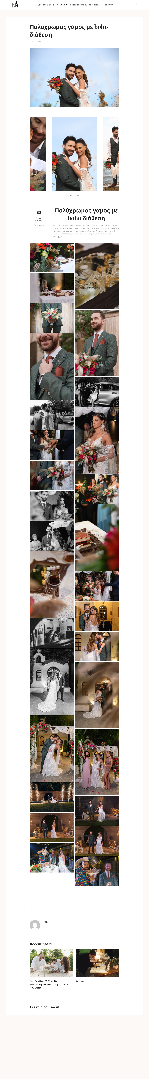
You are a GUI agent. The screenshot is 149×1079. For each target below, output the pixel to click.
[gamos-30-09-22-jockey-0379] (52, 257)
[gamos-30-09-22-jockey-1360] (52, 978)
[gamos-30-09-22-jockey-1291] (97, 871)
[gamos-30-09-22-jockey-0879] (52, 584)
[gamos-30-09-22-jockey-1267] (97, 811)
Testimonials (96, 5)
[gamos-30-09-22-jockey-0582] (52, 415)
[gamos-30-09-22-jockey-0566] (97, 391)
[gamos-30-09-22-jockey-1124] (97, 762)
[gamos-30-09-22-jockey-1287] (52, 857)
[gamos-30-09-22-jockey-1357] (97, 998)
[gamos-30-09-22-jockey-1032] (52, 633)
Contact (109, 5)
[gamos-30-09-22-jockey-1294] (52, 888)
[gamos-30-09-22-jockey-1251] (52, 797)
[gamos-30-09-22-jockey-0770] (97, 489)
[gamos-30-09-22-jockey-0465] (52, 366)
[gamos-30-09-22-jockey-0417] (52, 288)
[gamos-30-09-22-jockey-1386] (52, 1039)
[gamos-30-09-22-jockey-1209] (52, 681)
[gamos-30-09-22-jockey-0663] (52, 445)
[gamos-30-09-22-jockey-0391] (52, 318)
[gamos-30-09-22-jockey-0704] (52, 505)
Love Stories (44, 5)
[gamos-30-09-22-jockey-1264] (52, 827)
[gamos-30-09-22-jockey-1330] (97, 920)
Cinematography (78, 5)
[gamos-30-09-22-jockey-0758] (52, 475)
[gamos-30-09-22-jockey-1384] (97, 1029)
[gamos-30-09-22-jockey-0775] (97, 537)
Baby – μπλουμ (60, 5)
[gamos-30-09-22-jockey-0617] (97, 440)
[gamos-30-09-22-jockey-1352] (52, 1009)
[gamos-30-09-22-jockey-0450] (97, 343)
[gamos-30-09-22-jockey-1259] (97, 841)
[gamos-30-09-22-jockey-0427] (97, 276)
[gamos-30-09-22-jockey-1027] (52, 748)
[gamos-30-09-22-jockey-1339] (52, 918)
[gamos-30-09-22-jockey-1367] (97, 968)
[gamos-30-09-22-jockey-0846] (52, 536)
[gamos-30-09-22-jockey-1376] (52, 948)
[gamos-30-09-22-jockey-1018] (97, 616)
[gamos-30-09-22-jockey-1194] (97, 695)
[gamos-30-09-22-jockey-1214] (97, 646)
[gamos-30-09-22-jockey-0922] (97, 586)
